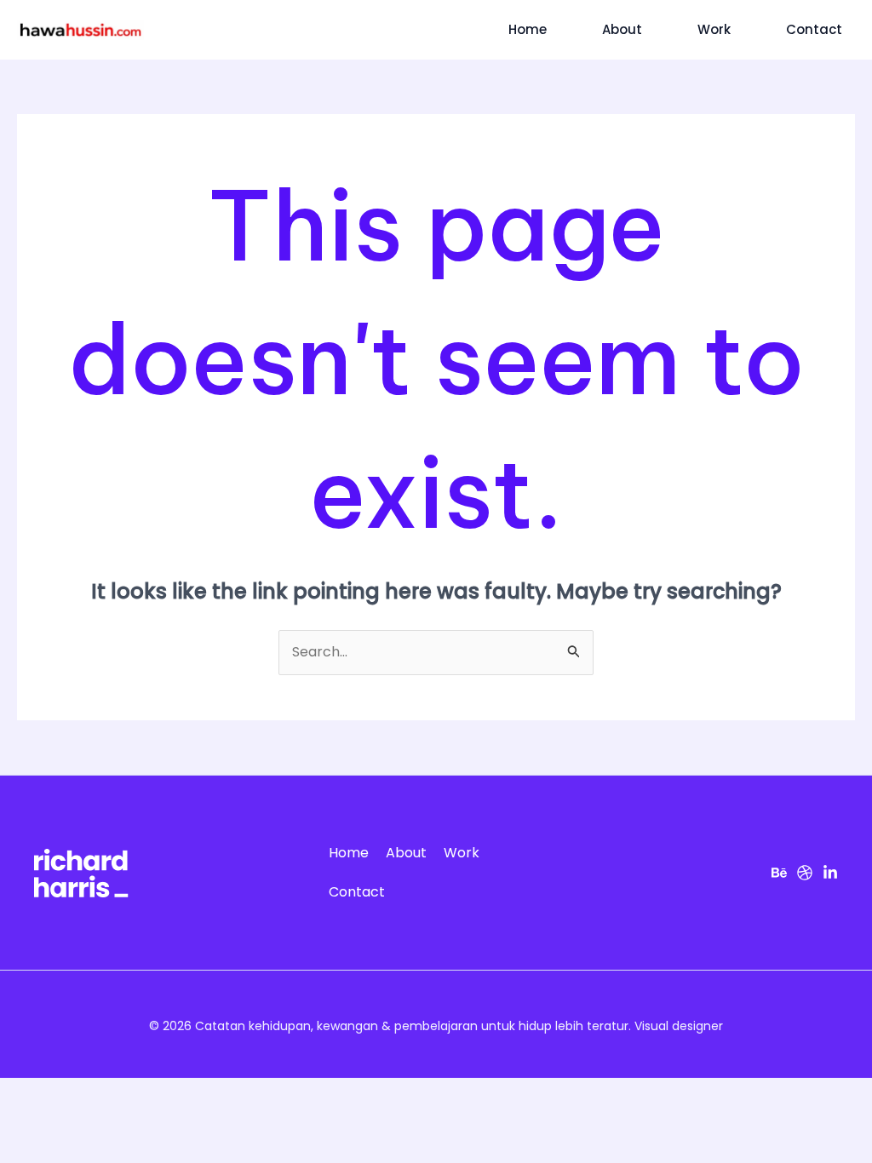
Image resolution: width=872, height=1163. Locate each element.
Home (527, 29)
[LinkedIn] (830, 872)
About (622, 29)
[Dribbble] (804, 872)
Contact (814, 29)
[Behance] (779, 872)
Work (714, 29)
